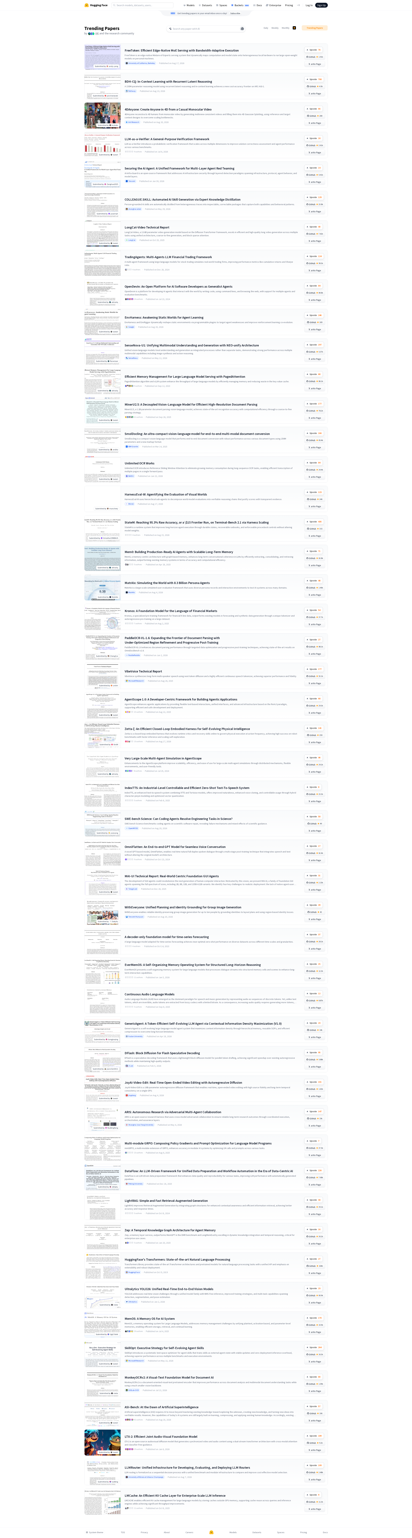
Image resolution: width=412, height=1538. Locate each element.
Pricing (289, 5)
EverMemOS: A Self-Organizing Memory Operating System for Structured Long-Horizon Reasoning (193, 965)
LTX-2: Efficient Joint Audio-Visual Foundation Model (161, 1436)
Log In (309, 5)
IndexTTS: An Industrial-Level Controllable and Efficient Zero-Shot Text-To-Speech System (187, 788)
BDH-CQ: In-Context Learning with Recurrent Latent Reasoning (168, 81)
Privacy (144, 1532)
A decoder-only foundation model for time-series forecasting (167, 937)
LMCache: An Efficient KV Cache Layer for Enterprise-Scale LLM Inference (175, 1495)
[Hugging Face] (211, 1532)
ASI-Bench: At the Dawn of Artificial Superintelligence (161, 1407)
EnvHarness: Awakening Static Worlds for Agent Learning (164, 317)
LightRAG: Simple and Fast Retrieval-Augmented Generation (166, 1201)
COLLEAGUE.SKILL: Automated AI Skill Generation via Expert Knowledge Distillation (183, 199)
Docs (259, 5)
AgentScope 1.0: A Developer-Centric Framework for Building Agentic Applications (181, 699)
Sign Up (321, 5)
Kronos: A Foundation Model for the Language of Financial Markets (171, 611)
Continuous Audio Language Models (150, 994)
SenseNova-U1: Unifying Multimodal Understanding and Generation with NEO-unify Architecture (192, 345)
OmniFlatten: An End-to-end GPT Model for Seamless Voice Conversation (175, 847)
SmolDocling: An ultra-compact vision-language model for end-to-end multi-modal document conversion (197, 434)
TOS (123, 1532)
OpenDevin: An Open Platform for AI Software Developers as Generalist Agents (178, 286)
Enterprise (275, 5)
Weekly (275, 27)
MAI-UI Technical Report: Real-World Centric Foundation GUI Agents (172, 876)
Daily (266, 27)
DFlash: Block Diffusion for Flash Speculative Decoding (162, 1053)
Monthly (285, 27)
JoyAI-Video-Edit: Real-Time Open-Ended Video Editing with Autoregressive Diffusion (183, 1082)
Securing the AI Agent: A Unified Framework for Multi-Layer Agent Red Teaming (179, 168)
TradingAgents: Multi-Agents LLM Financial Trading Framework (168, 257)
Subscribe (235, 13)
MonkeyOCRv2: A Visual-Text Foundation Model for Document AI (169, 1377)
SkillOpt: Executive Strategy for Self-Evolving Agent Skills (164, 1348)
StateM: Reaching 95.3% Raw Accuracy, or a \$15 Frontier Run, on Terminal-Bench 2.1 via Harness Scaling (197, 522)
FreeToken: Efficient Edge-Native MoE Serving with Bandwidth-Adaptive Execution (182, 50)
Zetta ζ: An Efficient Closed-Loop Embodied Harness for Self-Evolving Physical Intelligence (187, 729)
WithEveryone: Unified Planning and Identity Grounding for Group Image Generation (183, 907)
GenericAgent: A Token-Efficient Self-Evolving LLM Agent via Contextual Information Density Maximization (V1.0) (203, 1023)
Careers (189, 1532)
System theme (96, 1532)
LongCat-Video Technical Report (147, 227)
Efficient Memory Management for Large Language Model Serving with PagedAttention (185, 376)
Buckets (241, 5)
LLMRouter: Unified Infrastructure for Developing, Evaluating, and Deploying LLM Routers (187, 1467)
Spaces (223, 5)
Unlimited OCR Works (139, 463)
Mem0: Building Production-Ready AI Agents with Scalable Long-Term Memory (179, 552)
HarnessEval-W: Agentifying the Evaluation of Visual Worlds (166, 494)
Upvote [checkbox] (315, 49)
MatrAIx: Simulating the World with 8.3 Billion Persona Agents (167, 583)
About (167, 1532)
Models (191, 5)
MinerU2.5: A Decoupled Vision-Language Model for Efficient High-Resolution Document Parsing (191, 404)
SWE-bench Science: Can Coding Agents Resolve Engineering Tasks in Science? (178, 819)
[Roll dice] (242, 28)
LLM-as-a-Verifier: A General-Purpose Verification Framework (167, 139)
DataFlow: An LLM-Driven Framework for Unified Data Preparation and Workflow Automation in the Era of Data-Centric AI (209, 1171)
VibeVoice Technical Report (143, 671)
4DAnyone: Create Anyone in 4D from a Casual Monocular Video (168, 109)
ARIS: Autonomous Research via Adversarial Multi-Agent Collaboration (173, 1112)
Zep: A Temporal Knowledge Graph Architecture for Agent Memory (170, 1230)
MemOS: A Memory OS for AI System (150, 1319)
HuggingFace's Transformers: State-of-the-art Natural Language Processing (177, 1259)
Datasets (207, 5)
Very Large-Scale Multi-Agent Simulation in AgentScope (163, 758)
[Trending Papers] (294, 27)
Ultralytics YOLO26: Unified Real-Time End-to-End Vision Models (169, 1289)
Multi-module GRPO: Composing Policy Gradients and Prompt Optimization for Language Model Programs (198, 1143)
